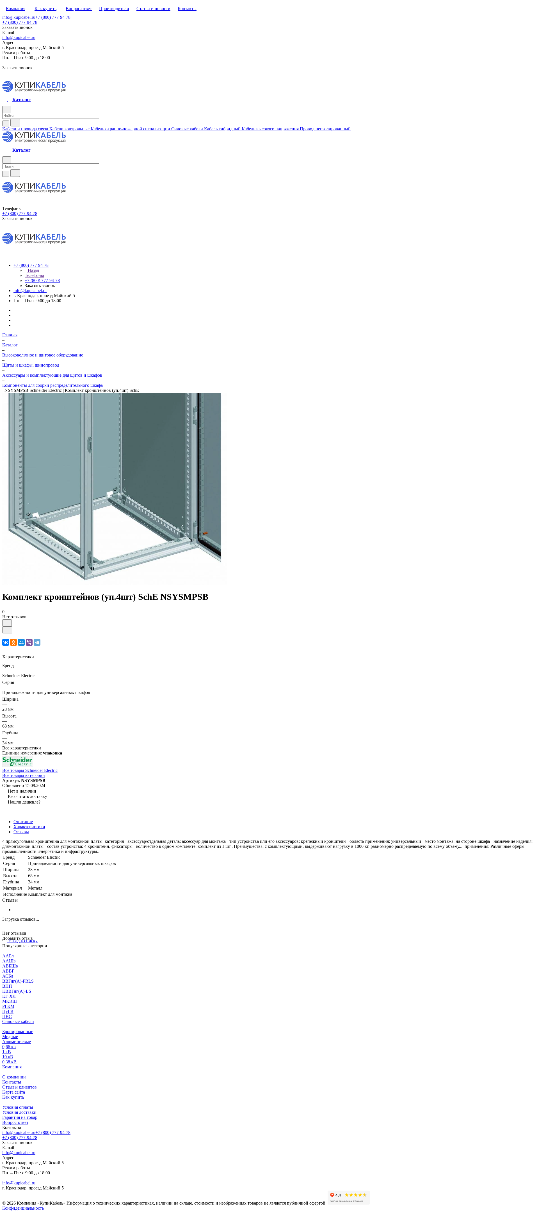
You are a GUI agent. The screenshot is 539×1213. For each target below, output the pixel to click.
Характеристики (29, 826)
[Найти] (15, 122)
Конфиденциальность (23, 1208)
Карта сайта (13, 1092)
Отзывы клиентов (19, 1087)
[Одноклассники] (13, 642)
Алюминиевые (16, 1041)
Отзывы (21, 831)
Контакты (11, 1082)
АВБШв (10, 966)
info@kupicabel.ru (18, 17)
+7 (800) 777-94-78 (52, 17)
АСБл (7, 976)
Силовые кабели (18, 1021)
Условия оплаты (17, 1107)
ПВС (7, 1016)
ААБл (8, 955)
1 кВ (6, 1051)
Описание (23, 821)
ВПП (7, 986)
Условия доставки (19, 1112)
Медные (10, 1036)
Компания (12, 1066)
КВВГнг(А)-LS (16, 991)
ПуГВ (7, 1011)
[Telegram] (37, 642)
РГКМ (8, 1006)
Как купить (13, 1097)
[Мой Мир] (21, 642)
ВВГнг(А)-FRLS (18, 981)
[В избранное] (7, 622)
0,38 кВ (9, 1061)
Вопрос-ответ (15, 1122)
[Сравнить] (7, 629)
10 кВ (7, 1056)
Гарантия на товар (19, 1117)
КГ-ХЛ (9, 996)
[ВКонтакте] (5, 642)
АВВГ (8, 971)
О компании (14, 1077)
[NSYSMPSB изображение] (114, 583)
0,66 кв (9, 1046)
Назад (33, 270)
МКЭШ (9, 1001)
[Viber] (29, 642)
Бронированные (17, 1031)
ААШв (9, 961)
